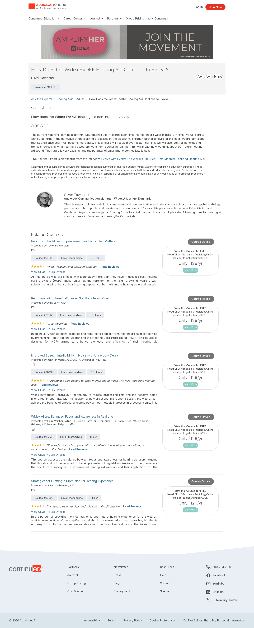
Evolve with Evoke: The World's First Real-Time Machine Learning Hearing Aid (152, 159)
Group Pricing (135, 18)
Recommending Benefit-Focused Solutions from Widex (70, 298)
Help (163, 575)
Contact (165, 583)
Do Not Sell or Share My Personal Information (214, 620)
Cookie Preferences (163, 620)
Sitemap (165, 591)
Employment (122, 591)
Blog (117, 583)
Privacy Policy (132, 620)
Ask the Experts (41, 99)
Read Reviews (110, 266)
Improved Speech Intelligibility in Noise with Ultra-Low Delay (74, 355)
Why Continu (158, 18)
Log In (199, 7)
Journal (95, 18)
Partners (113, 18)
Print (219, 76)
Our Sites (73, 591)
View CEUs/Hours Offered (48, 272)
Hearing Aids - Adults (70, 99)
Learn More (190, 270)
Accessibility (92, 620)
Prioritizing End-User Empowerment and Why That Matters (73, 241)
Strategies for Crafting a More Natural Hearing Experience (72, 481)
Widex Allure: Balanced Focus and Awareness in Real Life (72, 416)
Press (117, 575)
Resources (167, 567)
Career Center (73, 18)
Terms (111, 620)
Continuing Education (43, 18)
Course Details (200, 241)
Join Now (215, 7)
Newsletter (121, 567)
